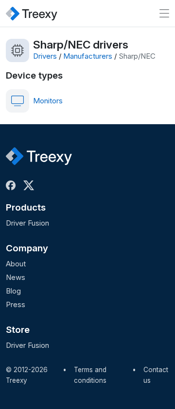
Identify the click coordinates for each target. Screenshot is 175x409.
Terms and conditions (90, 375)
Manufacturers (87, 56)
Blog (13, 290)
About (16, 263)
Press (15, 304)
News (15, 277)
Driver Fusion (27, 223)
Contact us (155, 375)
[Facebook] (12, 185)
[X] (30, 185)
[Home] (31, 13)
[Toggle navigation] (164, 13)
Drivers (45, 56)
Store (18, 329)
